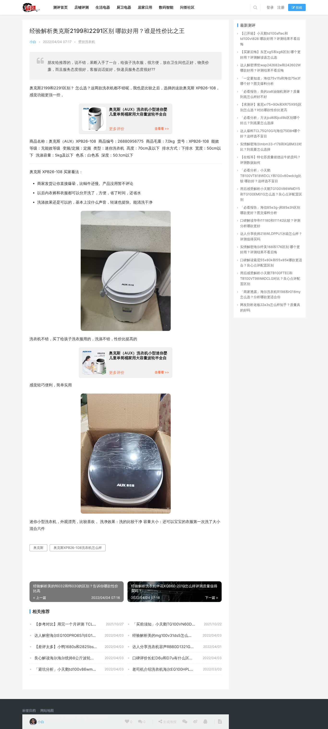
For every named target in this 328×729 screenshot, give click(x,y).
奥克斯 (38, 548)
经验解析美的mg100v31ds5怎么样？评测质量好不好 (177, 635)
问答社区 (187, 7)
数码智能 (166, 7)
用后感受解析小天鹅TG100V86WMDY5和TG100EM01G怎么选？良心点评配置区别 (271, 194)
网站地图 (47, 710)
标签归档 (29, 710)
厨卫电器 (124, 7)
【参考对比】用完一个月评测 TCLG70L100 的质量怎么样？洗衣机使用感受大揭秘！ (79, 624)
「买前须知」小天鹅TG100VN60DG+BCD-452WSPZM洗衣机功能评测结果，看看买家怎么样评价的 (177, 624)
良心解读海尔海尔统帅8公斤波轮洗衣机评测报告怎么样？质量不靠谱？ (79, 658)
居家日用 (145, 7)
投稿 (298, 7)
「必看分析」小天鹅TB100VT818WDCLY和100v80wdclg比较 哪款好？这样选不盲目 (270, 175)
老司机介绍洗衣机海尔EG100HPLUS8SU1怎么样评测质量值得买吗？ (177, 669)
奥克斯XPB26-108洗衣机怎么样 (78, 548)
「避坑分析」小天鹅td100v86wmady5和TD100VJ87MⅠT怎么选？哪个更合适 (79, 669)
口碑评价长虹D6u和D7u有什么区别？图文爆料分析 (176, 658)
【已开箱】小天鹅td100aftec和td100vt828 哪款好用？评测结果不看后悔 (270, 38)
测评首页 (60, 7)
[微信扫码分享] (185, 721)
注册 (281, 7)
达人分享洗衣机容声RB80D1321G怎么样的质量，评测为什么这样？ (177, 646)
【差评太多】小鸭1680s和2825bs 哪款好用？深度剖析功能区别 (79, 646)
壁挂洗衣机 (86, 42)
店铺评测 (81, 7)
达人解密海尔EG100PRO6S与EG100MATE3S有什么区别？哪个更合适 (79, 635)
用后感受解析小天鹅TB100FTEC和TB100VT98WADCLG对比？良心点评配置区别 (270, 278)
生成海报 (169, 722)
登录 (270, 7)
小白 (33, 42)
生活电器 (103, 7)
